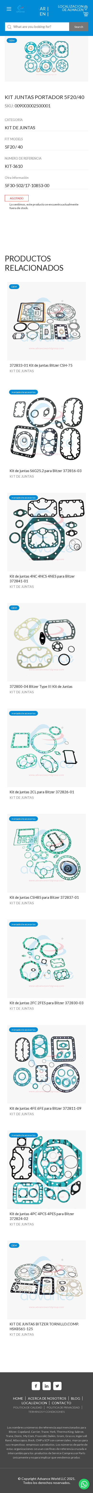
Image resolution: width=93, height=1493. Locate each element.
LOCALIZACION (34, 1403)
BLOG (75, 1398)
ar (43, 8)
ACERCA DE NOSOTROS (47, 1398)
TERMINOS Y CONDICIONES (46, 1411)
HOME (18, 1398)
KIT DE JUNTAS (22, 371)
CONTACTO (61, 1403)
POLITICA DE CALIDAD (27, 1407)
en (43, 13)
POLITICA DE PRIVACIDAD (63, 1407)
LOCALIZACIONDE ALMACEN (70, 8)
